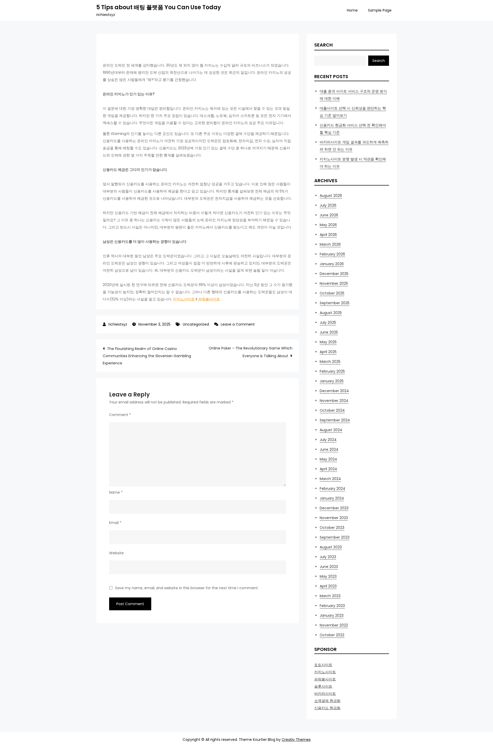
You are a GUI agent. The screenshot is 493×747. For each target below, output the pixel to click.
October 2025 (332, 293)
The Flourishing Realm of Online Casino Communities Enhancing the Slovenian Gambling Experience (147, 356)
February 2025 (332, 371)
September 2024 (335, 420)
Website (116, 553)
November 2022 (334, 625)
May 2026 (328, 224)
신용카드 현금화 (327, 708)
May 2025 (328, 342)
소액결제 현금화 (327, 700)
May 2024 (328, 459)
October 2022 (332, 635)
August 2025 (331, 312)
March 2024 (330, 478)
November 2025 (334, 283)
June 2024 (329, 449)
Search (323, 45)
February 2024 (332, 488)
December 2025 (334, 273)
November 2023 (334, 517)
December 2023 (334, 508)
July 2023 (328, 556)
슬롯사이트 (323, 686)
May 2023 (328, 576)
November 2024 (334, 400)
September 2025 (334, 303)
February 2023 (332, 605)
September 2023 (334, 537)
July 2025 (328, 322)
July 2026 (328, 205)
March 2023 (330, 595)
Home (352, 10)
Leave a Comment (238, 324)
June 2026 (329, 215)
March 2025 (330, 361)
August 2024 (331, 429)
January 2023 (332, 615)
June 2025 (329, 332)
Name (116, 492)
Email (115, 522)
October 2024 (332, 410)
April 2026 (328, 234)
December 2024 (334, 390)
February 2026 (332, 254)
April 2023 (328, 586)
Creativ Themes (296, 739)
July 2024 (328, 439)
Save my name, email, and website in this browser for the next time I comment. (187, 588)
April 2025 (328, 351)
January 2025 (332, 381)
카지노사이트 (184, 299)
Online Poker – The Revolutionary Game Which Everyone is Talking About (250, 352)
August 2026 (331, 195)
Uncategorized (196, 324)
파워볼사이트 (209, 299)
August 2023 (331, 547)
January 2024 (332, 498)
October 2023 (332, 527)
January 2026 (332, 263)
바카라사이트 (325, 693)
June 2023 (329, 566)
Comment (120, 414)
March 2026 (330, 244)
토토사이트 (323, 664)
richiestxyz (117, 324)
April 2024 (328, 469)
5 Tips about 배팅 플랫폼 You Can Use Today (158, 7)
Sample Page (380, 10)
